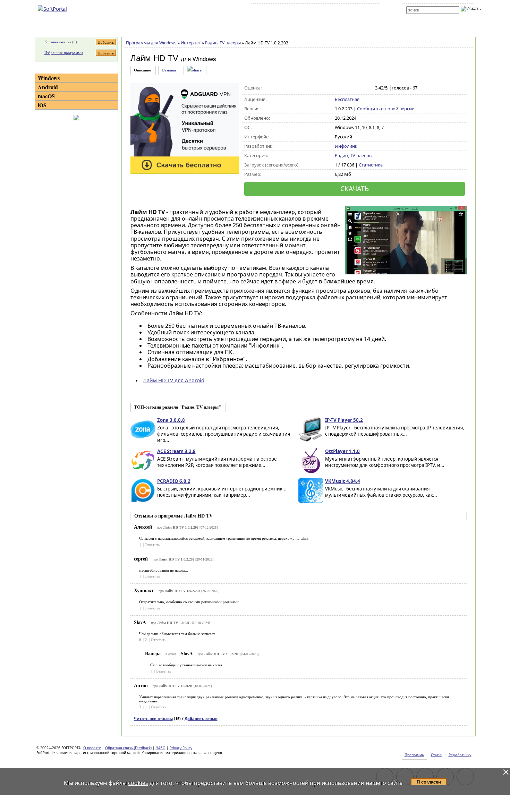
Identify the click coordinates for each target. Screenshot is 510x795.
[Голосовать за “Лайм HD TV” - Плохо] (345, 88)
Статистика (371, 165)
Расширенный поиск (425, 16)
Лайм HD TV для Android (173, 380)
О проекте (92, 747)
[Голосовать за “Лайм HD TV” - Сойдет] (353, 88)
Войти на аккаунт (273, 10)
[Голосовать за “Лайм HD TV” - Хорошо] (360, 88)
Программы (55, 28)
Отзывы (169, 70)
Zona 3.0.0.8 (171, 420)
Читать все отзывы (153, 718)
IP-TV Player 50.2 (344, 420)
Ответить (152, 544)
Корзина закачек (57, 42)
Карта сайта (348, 10)
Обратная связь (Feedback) (128, 747)
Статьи (90, 28)
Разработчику (460, 755)
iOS (42, 105)
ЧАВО (160, 747)
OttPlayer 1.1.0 (342, 451)
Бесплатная (347, 99)
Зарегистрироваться (313, 10)
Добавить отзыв (201, 718)
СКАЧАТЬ (354, 188)
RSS (369, 10)
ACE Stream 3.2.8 (176, 451)
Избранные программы (63, 53)
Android (48, 87)
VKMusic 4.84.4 (342, 481)
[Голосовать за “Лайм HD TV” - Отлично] (367, 88)
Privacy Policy (181, 747)
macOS (46, 96)
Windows (49, 78)
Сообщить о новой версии (386, 108)
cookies (138, 783)
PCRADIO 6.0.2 (173, 481)
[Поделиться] (194, 70)
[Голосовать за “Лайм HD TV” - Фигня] (338, 88)
